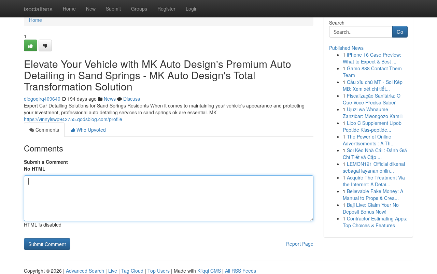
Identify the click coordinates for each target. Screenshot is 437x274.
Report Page (299, 243)
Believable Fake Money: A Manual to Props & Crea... (373, 194)
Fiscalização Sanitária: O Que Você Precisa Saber (371, 99)
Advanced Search (85, 270)
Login (192, 8)
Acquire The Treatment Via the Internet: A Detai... (374, 181)
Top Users (158, 270)
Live (112, 270)
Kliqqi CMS (209, 270)
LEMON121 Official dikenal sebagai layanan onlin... (374, 167)
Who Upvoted (90, 129)
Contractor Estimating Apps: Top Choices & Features (375, 222)
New (91, 8)
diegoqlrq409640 (42, 98)
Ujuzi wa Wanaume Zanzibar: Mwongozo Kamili (373, 112)
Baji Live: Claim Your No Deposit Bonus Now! (371, 208)
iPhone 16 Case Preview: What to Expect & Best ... (372, 58)
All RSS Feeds (240, 270)
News (110, 98)
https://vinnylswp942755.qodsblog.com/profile (73, 119)
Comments (46, 129)
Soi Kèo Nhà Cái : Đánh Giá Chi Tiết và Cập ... (375, 153)
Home (69, 8)
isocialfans (38, 8)
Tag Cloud (132, 270)
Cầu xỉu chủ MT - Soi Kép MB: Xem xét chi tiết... (373, 85)
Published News (346, 47)
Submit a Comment (46, 161)
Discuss (131, 98)
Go (400, 31)
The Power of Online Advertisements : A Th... (369, 140)
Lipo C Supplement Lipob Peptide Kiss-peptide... (372, 126)
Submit (113, 8)
